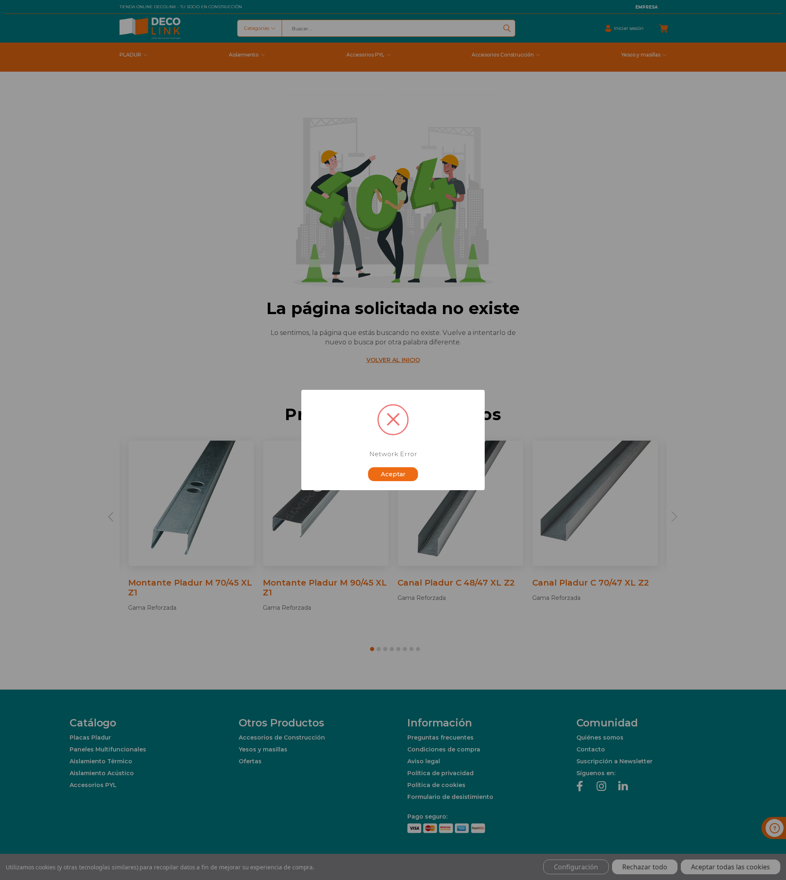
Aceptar (393, 474)
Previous (767, 854)
